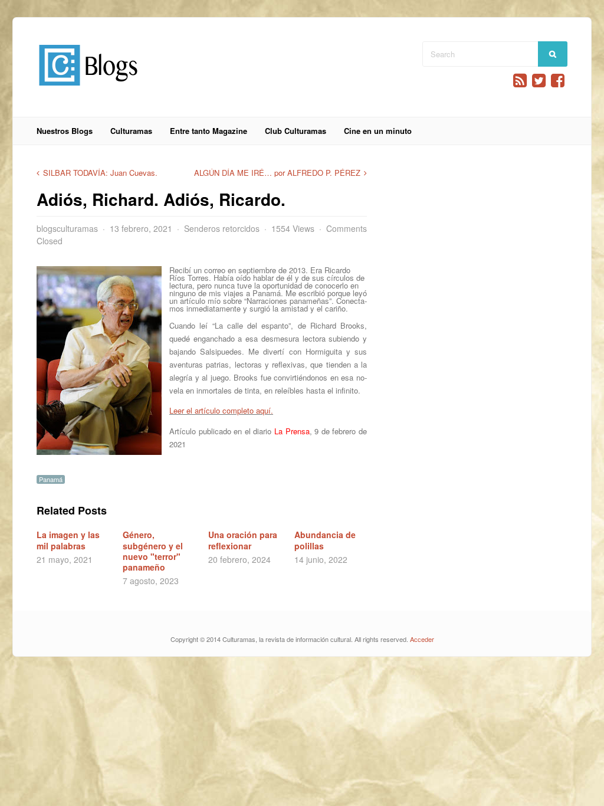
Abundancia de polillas (325, 540)
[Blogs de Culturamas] (88, 90)
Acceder (422, 639)
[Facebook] (557, 81)
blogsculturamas (67, 228)
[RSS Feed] (520, 81)
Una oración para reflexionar (242, 540)
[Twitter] (539, 81)
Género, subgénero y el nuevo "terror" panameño (153, 551)
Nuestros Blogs (65, 130)
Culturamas (131, 130)
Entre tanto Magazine (208, 130)
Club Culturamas (295, 130)
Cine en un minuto (378, 130)
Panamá (51, 479)
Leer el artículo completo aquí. (221, 410)
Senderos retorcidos (222, 228)
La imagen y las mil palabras (68, 540)
